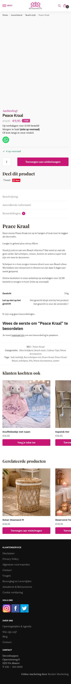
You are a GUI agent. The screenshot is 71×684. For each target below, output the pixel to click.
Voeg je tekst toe (27, 442)
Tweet (7, 180)
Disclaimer (8, 553)
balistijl (19, 357)
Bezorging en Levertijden (16, 581)
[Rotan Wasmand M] (26, 492)
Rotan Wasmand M (13, 519)
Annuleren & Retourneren (17, 586)
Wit (31, 360)
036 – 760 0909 (14, 666)
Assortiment (16, 15)
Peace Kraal (48, 357)
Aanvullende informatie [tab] (16, 205)
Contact (7, 570)
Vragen (6, 575)
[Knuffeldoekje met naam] (26, 404)
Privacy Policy (10, 558)
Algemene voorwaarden (16, 564)
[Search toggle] (59, 5)
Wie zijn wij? (9, 631)
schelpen (23, 360)
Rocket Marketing (58, 674)
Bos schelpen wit (32, 357)
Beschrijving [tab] (10, 196)
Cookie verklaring (12, 592)
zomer (56, 360)
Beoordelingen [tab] (13, 213)
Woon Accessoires (43, 360)
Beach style (30, 15)
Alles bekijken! (26, 350)
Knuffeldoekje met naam (16, 431)
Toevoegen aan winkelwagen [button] (26, 530)
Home (5, 15)
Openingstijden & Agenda (16, 626)
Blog (4, 636)
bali (13, 357)
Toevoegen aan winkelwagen (42, 161)
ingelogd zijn (18, 335)
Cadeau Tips (53, 350)
